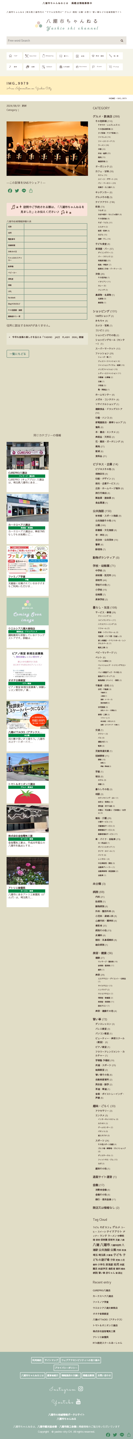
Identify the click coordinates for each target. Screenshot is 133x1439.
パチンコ (101, 1131)
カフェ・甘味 (102, 171)
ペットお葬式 (103, 661)
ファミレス (102, 137)
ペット (98, 657)
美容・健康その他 (104, 1010)
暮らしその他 (102, 789)
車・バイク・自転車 (105, 839)
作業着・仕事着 (104, 377)
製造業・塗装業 (103, 497)
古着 (99, 381)
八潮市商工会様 (67, 1426)
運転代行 (101, 742)
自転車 (100, 875)
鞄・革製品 (102, 389)
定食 (118, 1259)
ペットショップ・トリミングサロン (112, 665)
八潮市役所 (116, 1245)
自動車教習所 (102, 1079)
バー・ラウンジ (104, 256)
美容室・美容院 (104, 1002)
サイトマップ (51, 1360)
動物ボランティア (104, 557)
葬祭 (99, 759)
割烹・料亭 (102, 231)
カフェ (100, 175)
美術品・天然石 (103, 436)
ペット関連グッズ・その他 (108, 672)
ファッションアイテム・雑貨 (109, 365)
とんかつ (101, 227)
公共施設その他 (103, 520)
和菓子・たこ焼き (105, 187)
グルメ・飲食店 (102, 116)
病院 (95, 892)
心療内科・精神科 (104, 920)
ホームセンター (103, 394)
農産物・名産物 (103, 294)
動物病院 (99, 906)
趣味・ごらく (101, 1106)
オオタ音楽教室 (101, 1313)
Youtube (64, 1402)
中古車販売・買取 (105, 863)
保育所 (98, 580)
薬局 (97, 446)
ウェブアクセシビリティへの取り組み (80, 1360)
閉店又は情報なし (104, 1207)
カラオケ (101, 1123)
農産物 (100, 302)
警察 (97, 544)
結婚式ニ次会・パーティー (108, 268)
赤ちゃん (110, 1272)
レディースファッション (107, 373)
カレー (100, 285)
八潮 (96, 1244)
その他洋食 (102, 277)
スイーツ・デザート (106, 179)
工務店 (103, 696)
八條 (122, 1239)
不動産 (103, 692)
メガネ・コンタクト (105, 399)
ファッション (102, 353)
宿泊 (97, 776)
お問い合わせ (104, 1375)
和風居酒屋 (102, 260)
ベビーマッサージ (104, 652)
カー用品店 (102, 843)
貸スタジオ (102, 1135)
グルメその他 (102, 197)
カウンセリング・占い (106, 798)
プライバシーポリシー (66, 1367)
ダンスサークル (104, 1155)
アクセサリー (102, 1110)
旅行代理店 (101, 492)
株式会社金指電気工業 (104, 1331)
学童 (97, 771)
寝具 (97, 427)
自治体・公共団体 (104, 539)
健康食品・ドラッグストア (108, 408)
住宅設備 (101, 707)
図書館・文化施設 (104, 530)
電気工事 (101, 647)
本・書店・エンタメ (105, 431)
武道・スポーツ (103, 1065)
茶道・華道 (101, 1089)
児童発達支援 (102, 750)
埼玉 (95, 1255)
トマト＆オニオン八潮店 (105, 1325)
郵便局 (98, 549)
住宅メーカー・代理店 (107, 710)
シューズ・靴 (103, 357)
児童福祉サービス (105, 826)
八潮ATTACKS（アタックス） (108, 1319)
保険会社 (99, 473)
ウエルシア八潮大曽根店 (105, 1307)
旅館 (99, 784)
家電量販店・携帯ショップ (108, 422)
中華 (99, 149)
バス (99, 738)
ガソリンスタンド (105, 847)
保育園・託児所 (103, 575)
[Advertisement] (47, 390)
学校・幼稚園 (101, 565)
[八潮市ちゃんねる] (66, 25)
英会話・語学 (102, 1084)
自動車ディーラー (105, 867)
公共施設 (98, 511)
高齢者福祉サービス (106, 834)
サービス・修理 (103, 612)
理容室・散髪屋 (104, 998)
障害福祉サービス (105, 830)
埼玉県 (102, 1255)
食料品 (98, 456)
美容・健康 (100, 953)
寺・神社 (99, 534)
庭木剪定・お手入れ (107, 721)
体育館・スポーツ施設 (106, 515)
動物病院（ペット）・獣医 (108, 680)
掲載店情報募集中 (82, 3)
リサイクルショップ (105, 404)
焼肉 (99, 157)
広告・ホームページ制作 (107, 488)
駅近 (120, 1272)
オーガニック (102, 166)
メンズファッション (106, 369)
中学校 (98, 570)
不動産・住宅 (102, 685)
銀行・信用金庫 (103, 1199)
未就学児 (103, 1268)
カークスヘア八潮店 (103, 1296)
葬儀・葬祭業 (105, 766)
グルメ (116, 1227)
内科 (97, 896)
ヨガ (99, 1163)
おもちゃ (99, 320)
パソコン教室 (102, 1033)
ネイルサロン (103, 985)
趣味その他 (101, 1168)
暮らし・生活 (101, 607)
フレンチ (101, 290)
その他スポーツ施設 (106, 1144)
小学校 (98, 589)
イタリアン (102, 281)
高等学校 (99, 599)
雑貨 (97, 451)
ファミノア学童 (101, 1301)
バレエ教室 (101, 1028)
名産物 (100, 298)
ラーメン (101, 145)
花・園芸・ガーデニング (107, 441)
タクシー (101, 734)
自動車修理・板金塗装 (106, 871)
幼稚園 (98, 594)
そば (102, 1227)
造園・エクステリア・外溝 (109, 725)
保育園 (104, 1239)
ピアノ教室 (101, 1046)
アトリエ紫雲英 (101, 1337)
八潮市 (105, 1244)
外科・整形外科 (103, 911)
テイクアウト (102, 201)
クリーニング (103, 616)
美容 (97, 974)
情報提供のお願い (71, 1375)
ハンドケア (102, 989)
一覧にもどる (18, 354)
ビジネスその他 (103, 469)
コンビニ (99, 330)
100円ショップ (102, 315)
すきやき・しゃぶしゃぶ (107, 125)
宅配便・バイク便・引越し (108, 636)
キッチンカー (102, 192)
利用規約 (36, 1360)
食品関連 (99, 502)
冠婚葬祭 (99, 755)
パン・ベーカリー (105, 183)
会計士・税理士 (104, 802)
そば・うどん (103, 222)
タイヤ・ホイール (105, 851)
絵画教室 (99, 1069)
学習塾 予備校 (102, 1060)
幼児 (116, 1264)
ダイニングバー (104, 252)
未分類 (97, 884)
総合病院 (99, 944)
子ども (117, 1255)
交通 (97, 729)
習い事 (97, 1019)
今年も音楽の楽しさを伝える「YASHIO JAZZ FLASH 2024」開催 (46, 337)
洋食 (97, 273)
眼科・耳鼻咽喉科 (104, 939)
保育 (98, 1239)
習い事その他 (102, 1074)
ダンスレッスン (103, 1023)
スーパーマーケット (105, 348)
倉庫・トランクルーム (106, 632)
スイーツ (102, 1231)
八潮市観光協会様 (47, 1426)
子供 (112, 1259)
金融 (95, 1185)
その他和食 (102, 218)
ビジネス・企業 (102, 464)
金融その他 (101, 1194)
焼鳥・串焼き (103, 264)
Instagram (63, 1390)
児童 (118, 1239)
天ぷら (100, 235)
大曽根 (109, 1255)
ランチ (103, 1235)
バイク (100, 855)
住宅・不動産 (103, 689)
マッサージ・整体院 (106, 961)
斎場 (102, 763)
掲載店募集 (88, 1375)
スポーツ (99, 1140)
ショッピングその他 (105, 335)
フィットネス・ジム (106, 1159)
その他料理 (101, 121)
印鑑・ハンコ (102, 417)
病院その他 (101, 930)
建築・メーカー (105, 699)
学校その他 (101, 584)
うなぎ (100, 210)
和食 (97, 206)
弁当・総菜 (102, 153)
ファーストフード (105, 141)
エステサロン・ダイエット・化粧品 (112, 978)
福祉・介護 (101, 818)
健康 (97, 957)
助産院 (98, 901)
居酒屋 (109, 1264)
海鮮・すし (102, 239)
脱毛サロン (102, 1006)
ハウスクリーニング (106, 624)
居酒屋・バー (102, 248)
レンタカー (102, 859)
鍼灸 (99, 970)
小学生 (101, 1264)
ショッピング (101, 311)
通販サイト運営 (102, 1177)
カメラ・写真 (102, 325)
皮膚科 (98, 935)
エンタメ (99, 1115)
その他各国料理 (104, 129)
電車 (99, 746)
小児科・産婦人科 (104, 915)
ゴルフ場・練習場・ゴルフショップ (112, 1148)
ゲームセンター (104, 1127)
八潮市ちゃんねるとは (56, 3)
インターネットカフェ (106, 1119)
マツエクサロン (104, 993)
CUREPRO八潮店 (101, 1290)
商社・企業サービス (105, 483)
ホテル (100, 780)
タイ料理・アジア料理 (106, 133)
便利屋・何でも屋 (105, 806)
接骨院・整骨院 (104, 965)
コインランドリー (105, 620)
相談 (97, 794)
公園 (97, 525)
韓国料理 (101, 161)
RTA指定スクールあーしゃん (107, 1342)
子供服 (100, 385)
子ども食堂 (101, 243)
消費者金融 (101, 1189)
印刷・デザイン (103, 478)
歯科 (118, 1268)
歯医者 (98, 925)
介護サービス (103, 822)
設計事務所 (104, 703)
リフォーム (102, 628)
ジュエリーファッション (107, 361)
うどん (96, 1227)
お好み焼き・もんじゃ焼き (108, 214)
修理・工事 (102, 714)
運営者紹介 (52, 1375)
